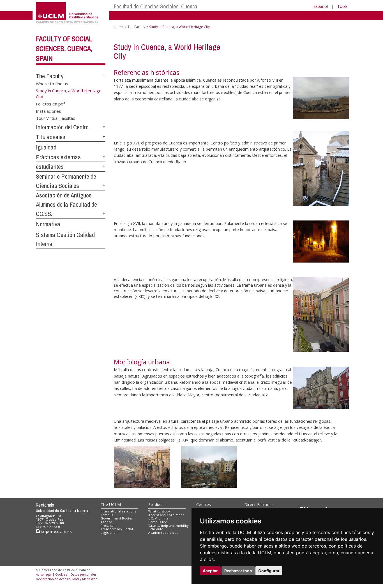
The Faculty (49, 76)
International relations (118, 511)
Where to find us (52, 83)
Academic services (163, 532)
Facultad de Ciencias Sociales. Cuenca (155, 6)
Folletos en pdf (50, 104)
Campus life (157, 522)
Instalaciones (48, 111)
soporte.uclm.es (56, 531)
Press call (108, 525)
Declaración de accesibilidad (57, 579)
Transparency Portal (117, 529)
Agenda (106, 522)
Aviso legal (44, 574)
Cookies (61, 574)
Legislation (109, 532)
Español (320, 6)
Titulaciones (50, 137)
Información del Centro (62, 127)
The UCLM (111, 504)
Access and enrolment (166, 515)
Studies (155, 504)
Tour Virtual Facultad (55, 118)
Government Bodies (117, 518)
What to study (159, 511)
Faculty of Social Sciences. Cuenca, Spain (64, 48)
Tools (342, 6)
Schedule (155, 529)
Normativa (48, 224)
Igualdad (46, 147)
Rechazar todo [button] (238, 570)
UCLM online (158, 518)
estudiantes (50, 166)
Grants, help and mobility (168, 525)
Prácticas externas (58, 157)
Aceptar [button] (210, 570)
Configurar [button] (269, 570)
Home (119, 26)
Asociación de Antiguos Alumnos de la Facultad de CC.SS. (66, 204)
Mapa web (90, 579)
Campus (107, 515)
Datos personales (83, 574)
